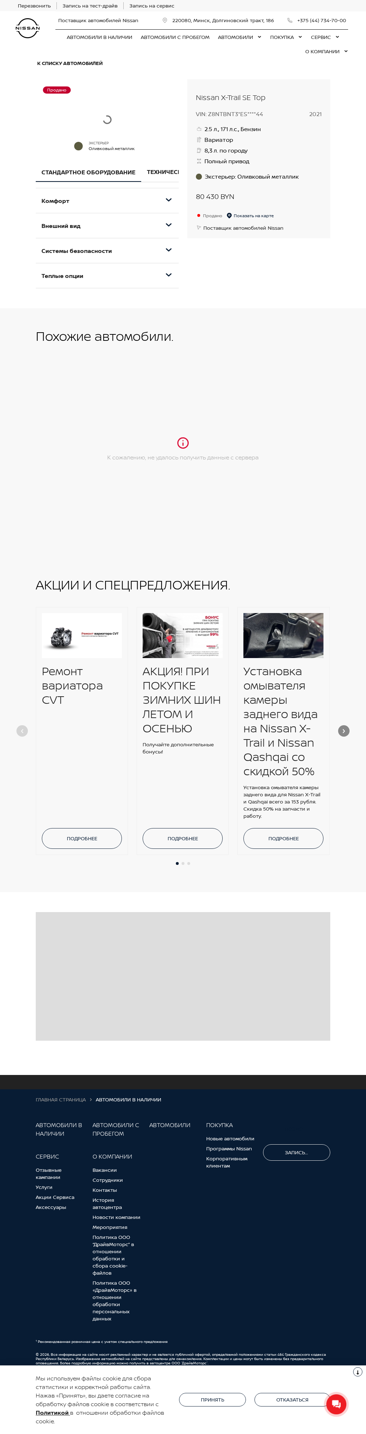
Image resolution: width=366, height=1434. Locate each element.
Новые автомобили (230, 1138)
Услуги (44, 1187)
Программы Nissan (229, 1148)
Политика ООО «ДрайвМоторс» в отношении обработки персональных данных (115, 1300)
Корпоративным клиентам (226, 1162)
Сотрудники (108, 1179)
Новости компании (116, 1217)
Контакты (105, 1189)
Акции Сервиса (55, 1197)
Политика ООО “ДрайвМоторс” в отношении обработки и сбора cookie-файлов (113, 1255)
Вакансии (105, 1169)
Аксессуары (51, 1207)
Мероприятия (110, 1227)
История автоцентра (107, 1203)
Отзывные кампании (48, 1173)
